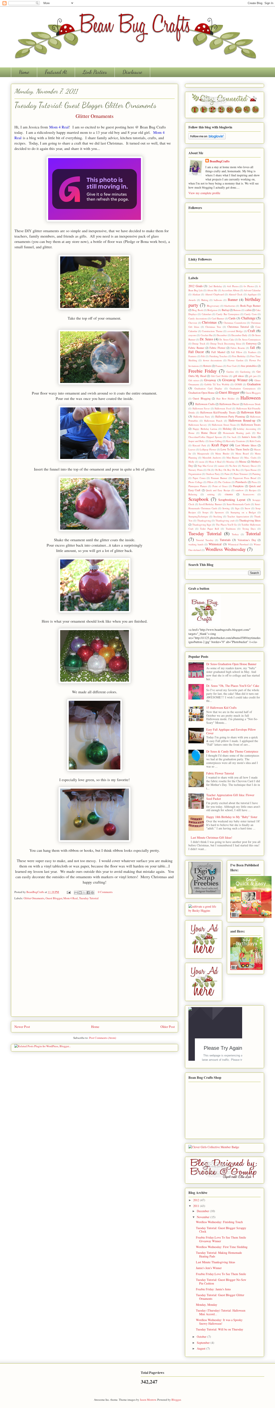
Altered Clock (236, 294)
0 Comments (105, 892)
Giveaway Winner (235, 379)
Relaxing (192, 494)
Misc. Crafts (250, 457)
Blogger (176, 1400)
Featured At (56, 72)
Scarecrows (248, 494)
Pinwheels (241, 482)
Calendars (206, 314)
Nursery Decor (249, 465)
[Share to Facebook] (88, 892)
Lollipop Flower (208, 449)
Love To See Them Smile (235, 449)
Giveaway (210, 380)
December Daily (239, 335)
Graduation (254, 384)
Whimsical (215, 544)
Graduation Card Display (208, 388)
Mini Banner (232, 457)
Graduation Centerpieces (242, 388)
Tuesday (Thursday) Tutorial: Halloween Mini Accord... (220, 1312)
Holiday (227, 429)
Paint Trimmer (241, 473)
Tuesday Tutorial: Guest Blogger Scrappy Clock (221, 1230)
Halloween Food (223, 408)
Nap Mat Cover (205, 465)
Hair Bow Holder (225, 398)
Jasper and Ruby (196, 441)
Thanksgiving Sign (201, 524)
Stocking (217, 516)
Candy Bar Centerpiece (228, 314)
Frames (219, 365)
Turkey (235, 534)
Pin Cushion (224, 482)
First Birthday (239, 356)
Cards (232, 318)
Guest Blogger (54, 898)
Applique (252, 294)
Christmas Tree (213, 326)
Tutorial (253, 533)
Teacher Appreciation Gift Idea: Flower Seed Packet (230, 797)
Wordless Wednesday (225, 549)
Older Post (167, 1026)
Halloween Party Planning (230, 416)
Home (24, 72)
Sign (237, 508)
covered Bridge (235, 331)
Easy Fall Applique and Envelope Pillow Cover (231, 731)
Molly (191, 461)
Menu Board (242, 453)
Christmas (209, 322)
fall (252, 347)
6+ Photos (249, 286)
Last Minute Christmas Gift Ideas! (211, 837)
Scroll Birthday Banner (210, 504)
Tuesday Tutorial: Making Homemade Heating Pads (219, 1254)
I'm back (231, 437)
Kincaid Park (199, 445)
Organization (194, 473)
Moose (242, 461)
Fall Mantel (218, 352)
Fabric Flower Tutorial (220, 773)
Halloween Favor (201, 408)
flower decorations (212, 360)
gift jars (253, 376)
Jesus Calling (215, 441)
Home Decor (208, 433)
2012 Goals (195, 286)
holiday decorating (246, 428)
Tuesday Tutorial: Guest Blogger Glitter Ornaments (220, 1297)
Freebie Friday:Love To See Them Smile (221, 1274)
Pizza (254, 482)
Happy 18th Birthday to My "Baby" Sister (231, 817)
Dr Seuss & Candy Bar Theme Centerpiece (232, 751)
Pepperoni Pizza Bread (245, 478)
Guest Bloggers (253, 392)
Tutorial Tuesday (204, 540)
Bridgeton (212, 310)
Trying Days (249, 528)
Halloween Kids (251, 412)
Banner (233, 299)
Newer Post (22, 1026)
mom (201, 461)
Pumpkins (238, 486)
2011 (196, 1206)
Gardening (245, 371)
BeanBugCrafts (35, 892)
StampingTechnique (198, 516)
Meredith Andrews (211, 457)
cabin (248, 310)
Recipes (253, 490)
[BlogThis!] (80, 892)
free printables (249, 366)
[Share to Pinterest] (92, 892)
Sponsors (219, 512)
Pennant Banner (219, 478)
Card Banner (218, 318)
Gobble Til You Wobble (216, 384)
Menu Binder (222, 453)
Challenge (248, 317)
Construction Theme (212, 331)
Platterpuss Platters (197, 486)
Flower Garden (235, 360)
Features (192, 356)
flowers (207, 366)
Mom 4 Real (59, 127)
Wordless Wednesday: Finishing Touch (219, 1222)
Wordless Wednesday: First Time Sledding (222, 1247)
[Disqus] (94, 959)
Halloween (250, 397)
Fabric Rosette (238, 347)
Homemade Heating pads (236, 432)
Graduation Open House (201, 393)
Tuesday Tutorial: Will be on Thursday (219, 1329)
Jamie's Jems (249, 437)
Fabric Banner (196, 348)
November (203, 1217)
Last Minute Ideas (246, 445)
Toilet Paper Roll (209, 528)
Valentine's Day (247, 540)
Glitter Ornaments (34, 898)
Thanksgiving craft (225, 520)
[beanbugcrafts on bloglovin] (207, 138)
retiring (211, 494)
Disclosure (132, 72)
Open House (250, 469)
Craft (251, 330)
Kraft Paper (219, 444)
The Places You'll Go (226, 524)
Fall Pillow (236, 352)
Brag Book (197, 310)
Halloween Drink (252, 404)
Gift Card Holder (219, 376)
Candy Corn (250, 314)
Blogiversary (213, 305)
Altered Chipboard (214, 294)
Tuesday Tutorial (89, 898)
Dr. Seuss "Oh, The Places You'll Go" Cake (232, 686)
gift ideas (238, 376)
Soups (205, 512)
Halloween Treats (251, 425)
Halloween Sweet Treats (224, 424)
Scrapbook (198, 499)
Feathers (252, 352)
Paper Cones (199, 478)
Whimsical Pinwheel (238, 544)
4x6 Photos (233, 286)
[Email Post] (68, 892)
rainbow (239, 490)
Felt (203, 356)
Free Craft (232, 365)
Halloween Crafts (205, 404)
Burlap (225, 310)
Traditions (231, 528)
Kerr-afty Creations (235, 441)
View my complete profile (204, 193)
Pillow (210, 482)
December (222, 335)
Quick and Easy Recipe (218, 490)
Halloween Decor (229, 404)
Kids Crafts (255, 441)
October (202, 1337)
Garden (230, 371)
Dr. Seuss (206, 339)
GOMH (238, 384)
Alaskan (196, 294)
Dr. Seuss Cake (226, 339)
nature (221, 465)
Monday (230, 461)
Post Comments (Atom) (102, 1038)
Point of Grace (220, 486)
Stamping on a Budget (243, 512)
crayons (192, 335)
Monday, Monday (206, 1305)
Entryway (251, 343)
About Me (212, 290)
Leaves (191, 449)
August (201, 1348)
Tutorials (225, 540)
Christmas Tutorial (238, 327)
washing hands (195, 544)
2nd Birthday (215, 286)
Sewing (226, 508)
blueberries (229, 305)
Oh (208, 469)
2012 (196, 1200)
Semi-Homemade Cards (238, 504)
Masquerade (203, 453)
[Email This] (76, 892)
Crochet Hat (206, 335)
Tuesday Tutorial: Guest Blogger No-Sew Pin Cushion (221, 1281)
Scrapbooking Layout (231, 500)
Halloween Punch (213, 420)
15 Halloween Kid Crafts (221, 708)
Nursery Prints (195, 469)
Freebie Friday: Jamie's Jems (213, 1289)
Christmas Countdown (235, 322)
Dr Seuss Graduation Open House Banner (231, 664)
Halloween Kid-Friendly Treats (217, 412)
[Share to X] (84, 892)
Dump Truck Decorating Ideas (225, 343)
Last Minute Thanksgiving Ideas (215, 1262)
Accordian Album (231, 290)
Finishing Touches (218, 356)
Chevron (192, 322)
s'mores (229, 494)
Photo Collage (195, 482)
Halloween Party (201, 416)
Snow (247, 508)
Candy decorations (197, 318)
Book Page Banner (250, 306)
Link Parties (95, 72)
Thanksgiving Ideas (250, 520)
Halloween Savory (197, 424)
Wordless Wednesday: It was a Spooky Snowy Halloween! (219, 1322)
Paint (227, 473)
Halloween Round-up (242, 420)
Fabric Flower (217, 348)
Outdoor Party (213, 473)
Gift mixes (193, 380)
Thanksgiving (204, 520)
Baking (204, 300)
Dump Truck (198, 343)
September (204, 1343)
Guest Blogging (201, 398)
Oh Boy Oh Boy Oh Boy (227, 469)
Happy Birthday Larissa (205, 428)
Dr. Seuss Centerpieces (249, 339)
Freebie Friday (202, 370)
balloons (218, 300)
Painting (256, 473)
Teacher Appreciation (238, 516)
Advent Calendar (252, 290)
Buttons (237, 310)
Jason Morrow (148, 1400)
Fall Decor (196, 351)
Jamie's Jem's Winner (209, 1268)
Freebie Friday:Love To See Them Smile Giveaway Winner (221, 1239)
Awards (192, 300)
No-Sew (233, 465)
